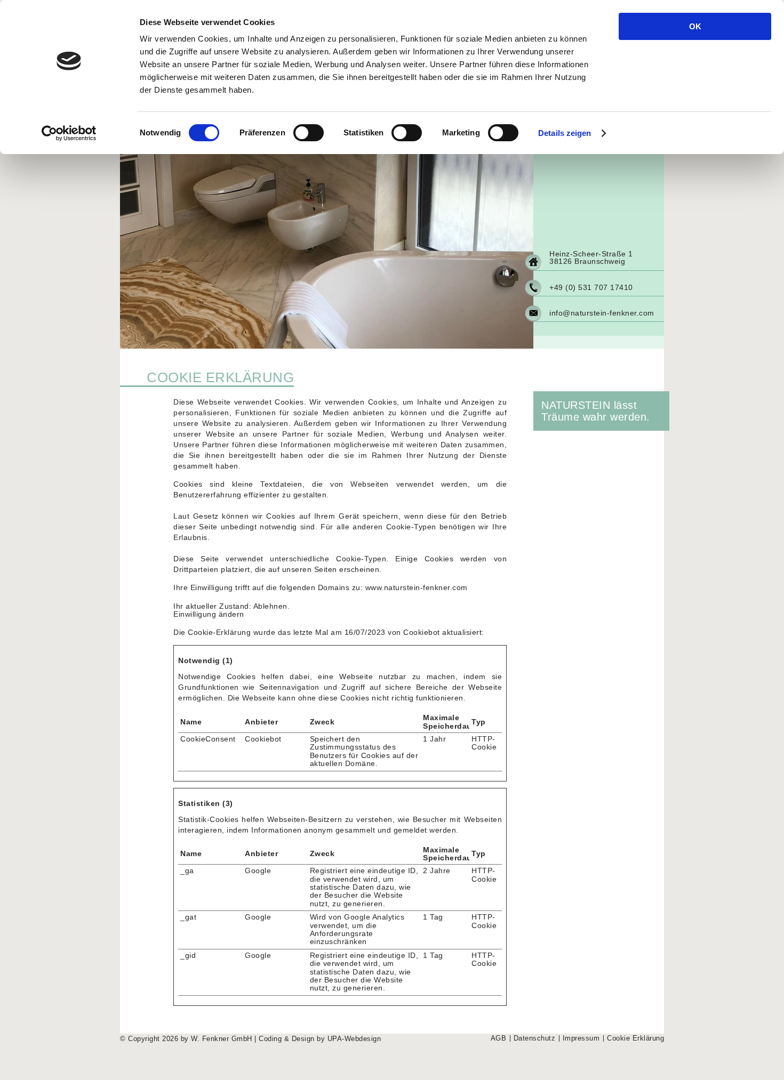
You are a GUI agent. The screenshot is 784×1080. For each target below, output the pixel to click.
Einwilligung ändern (208, 614)
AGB (499, 1038)
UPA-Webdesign (354, 1039)
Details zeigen (564, 133)
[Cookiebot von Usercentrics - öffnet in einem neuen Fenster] (69, 133)
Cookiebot (421, 632)
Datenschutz (535, 1038)
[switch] (308, 132)
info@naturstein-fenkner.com (601, 313)
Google (258, 870)
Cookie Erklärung (635, 1038)
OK (695, 26)
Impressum (581, 1038)
